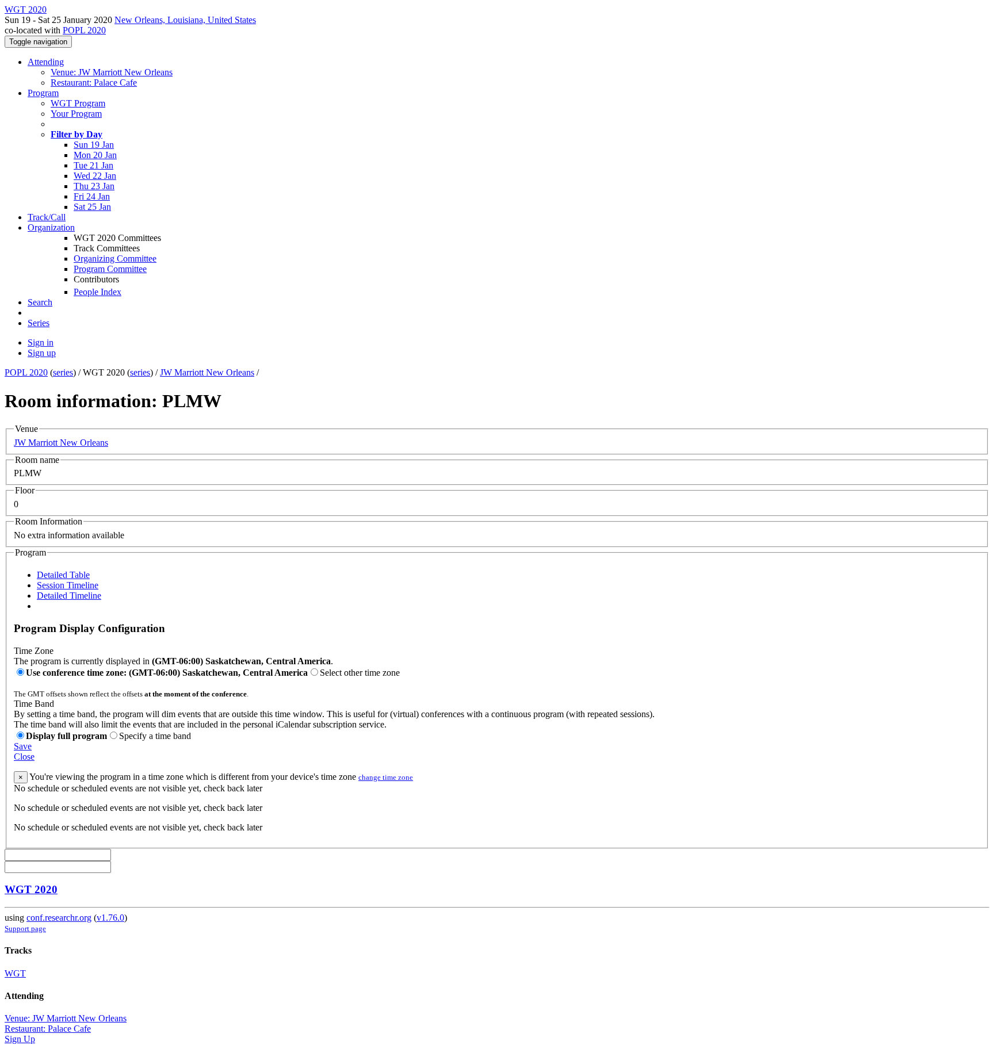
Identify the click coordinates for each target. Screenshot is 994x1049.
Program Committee (110, 269)
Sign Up (20, 1039)
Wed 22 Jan (95, 176)
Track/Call (47, 217)
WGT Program (78, 103)
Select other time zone (360, 672)
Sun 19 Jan (94, 145)
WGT (15, 973)
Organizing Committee (115, 258)
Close (24, 756)
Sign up (42, 353)
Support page (25, 928)
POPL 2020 (84, 30)
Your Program (76, 113)
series (63, 372)
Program (43, 93)
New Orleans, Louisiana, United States (185, 20)
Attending (46, 62)
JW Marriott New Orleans (207, 372)
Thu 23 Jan (94, 186)
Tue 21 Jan (93, 165)
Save (23, 746)
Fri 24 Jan (92, 196)
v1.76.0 (110, 917)
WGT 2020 (31, 889)
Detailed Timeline (69, 595)
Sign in (40, 342)
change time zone (385, 777)
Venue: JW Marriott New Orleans (112, 72)
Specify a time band (155, 736)
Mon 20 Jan (95, 155)
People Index (97, 292)
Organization (51, 227)
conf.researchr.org (58, 917)
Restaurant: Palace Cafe (94, 82)
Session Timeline (67, 585)
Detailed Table (63, 575)
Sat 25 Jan (92, 207)
